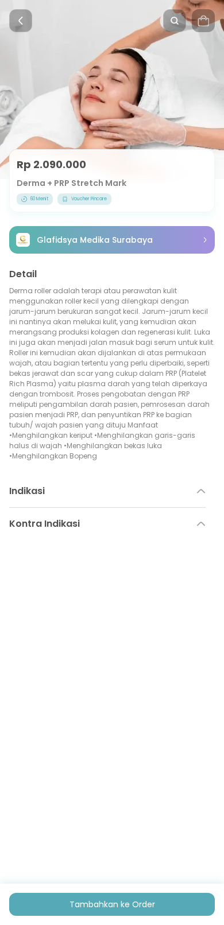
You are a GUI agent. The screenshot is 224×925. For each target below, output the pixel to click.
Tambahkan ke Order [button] (112, 904)
